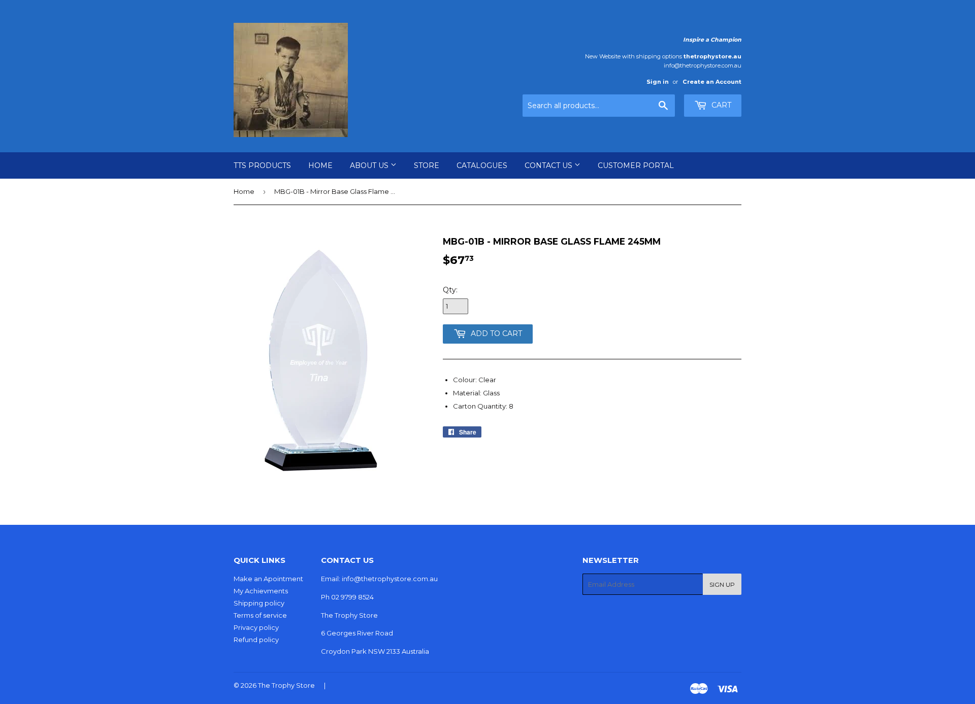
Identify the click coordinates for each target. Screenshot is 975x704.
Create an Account (711, 81)
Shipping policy (259, 603)
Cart (720, 105)
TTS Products (262, 165)
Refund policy (256, 639)
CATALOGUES (482, 165)
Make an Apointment (268, 579)
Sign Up (722, 584)
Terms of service (260, 615)
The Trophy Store (286, 685)
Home (320, 165)
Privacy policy (256, 627)
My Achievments (261, 591)
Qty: (450, 289)
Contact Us (549, 165)
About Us (370, 165)
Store (426, 165)
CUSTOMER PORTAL (636, 165)
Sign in (657, 81)
